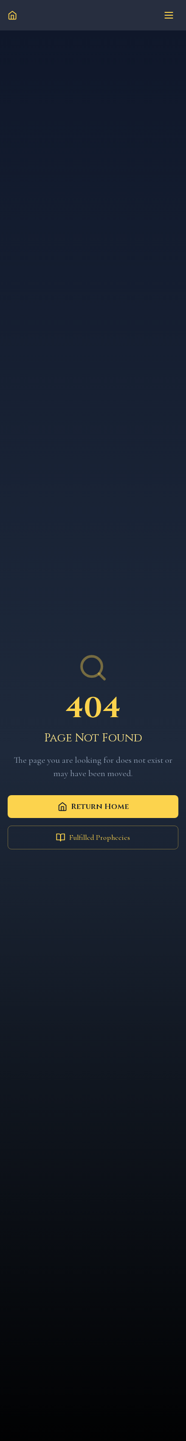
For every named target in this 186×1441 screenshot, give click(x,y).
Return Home (100, 806)
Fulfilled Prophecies (99, 837)
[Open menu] (168, 15)
